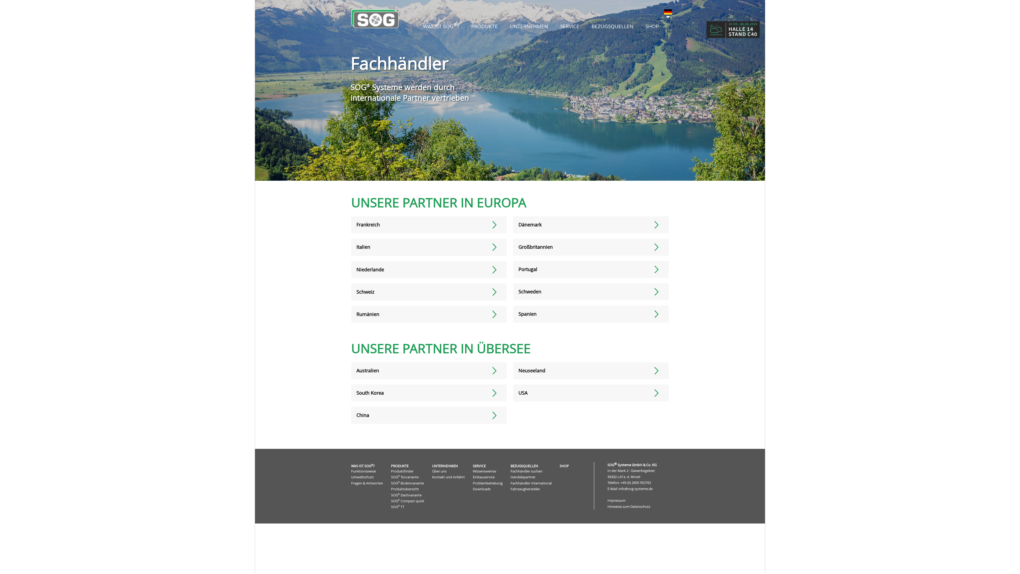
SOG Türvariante (405, 477)
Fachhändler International (531, 483)
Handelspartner (523, 477)
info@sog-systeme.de (636, 489)
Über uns (439, 471)
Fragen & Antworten (367, 483)
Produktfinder (402, 471)
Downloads (482, 489)
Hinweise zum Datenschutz (628, 506)
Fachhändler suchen (526, 471)
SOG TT (397, 507)
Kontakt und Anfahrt (448, 477)
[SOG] (375, 18)
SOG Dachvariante (406, 495)
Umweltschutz (362, 477)
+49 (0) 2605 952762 (635, 482)
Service (479, 466)
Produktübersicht (405, 489)
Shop (652, 26)
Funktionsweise (363, 471)
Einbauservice (484, 477)
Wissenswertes (484, 471)
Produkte (400, 466)
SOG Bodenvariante (407, 483)
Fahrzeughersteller (525, 489)
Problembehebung (488, 483)
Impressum (616, 500)
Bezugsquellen (524, 466)
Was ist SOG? (363, 466)
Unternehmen (445, 466)
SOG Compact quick (407, 501)
